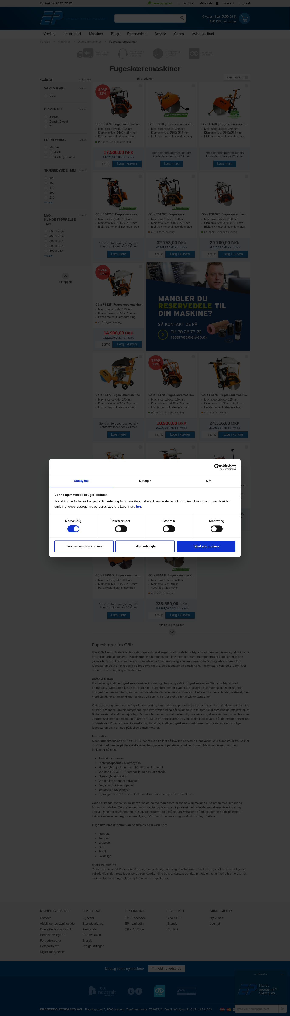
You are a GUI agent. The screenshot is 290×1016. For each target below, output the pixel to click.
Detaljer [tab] (145, 481)
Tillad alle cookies (206, 546)
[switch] (121, 529)
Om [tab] (208, 481)
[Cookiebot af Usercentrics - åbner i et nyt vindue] (217, 467)
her (138, 506)
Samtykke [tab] (81, 481)
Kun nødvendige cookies (84, 546)
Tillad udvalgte (145, 546)
